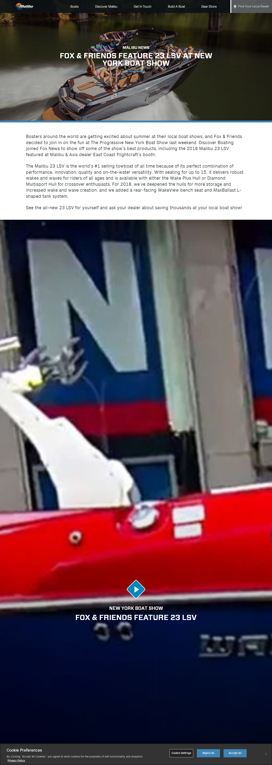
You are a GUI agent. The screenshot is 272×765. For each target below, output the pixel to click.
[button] (136, 589)
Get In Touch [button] (142, 6)
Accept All (235, 753)
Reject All (208, 753)
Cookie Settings (181, 753)
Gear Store (209, 6)
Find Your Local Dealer (253, 6)
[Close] (266, 754)
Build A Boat (176, 6)
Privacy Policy (16, 760)
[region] (136, 754)
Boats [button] (74, 6)
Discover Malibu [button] (106, 6)
